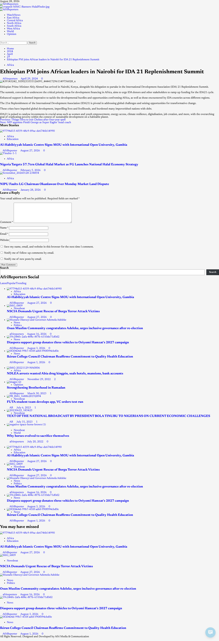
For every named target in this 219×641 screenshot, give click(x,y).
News (17, 322)
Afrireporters (10, 78)
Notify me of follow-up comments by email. (29, 253)
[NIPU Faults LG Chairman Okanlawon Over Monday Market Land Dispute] (19, 173)
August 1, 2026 (36, 362)
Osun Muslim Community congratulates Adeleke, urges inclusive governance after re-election (75, 328)
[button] (1, 39)
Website (4, 240)
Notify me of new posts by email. (23, 259)
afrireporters (17, 334)
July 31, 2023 (24, 422)
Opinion (11, 34)
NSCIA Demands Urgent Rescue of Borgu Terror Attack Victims (53, 311)
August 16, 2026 (37, 334)
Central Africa (15, 20)
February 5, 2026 (31, 170)
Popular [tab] (11, 283)
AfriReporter (10, 150)
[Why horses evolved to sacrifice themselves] (26, 424)
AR (11, 407)
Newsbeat (19, 308)
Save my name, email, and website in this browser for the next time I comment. (49, 246)
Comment (6, 222)
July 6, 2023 (24, 407)
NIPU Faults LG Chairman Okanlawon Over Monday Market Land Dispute (54, 184)
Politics (18, 325)
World (10, 31)
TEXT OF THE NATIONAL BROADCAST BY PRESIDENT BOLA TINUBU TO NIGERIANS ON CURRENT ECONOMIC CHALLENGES (108, 416)
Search (4, 268)
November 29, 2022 (39, 379)
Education (12, 139)
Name (4, 227)
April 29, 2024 (29, 78)
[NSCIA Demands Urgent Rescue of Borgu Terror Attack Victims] (15, 305)
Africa (10, 65)
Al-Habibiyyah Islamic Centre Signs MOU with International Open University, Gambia (63, 145)
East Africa (13, 17)
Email (4, 234)
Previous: (33, 119)
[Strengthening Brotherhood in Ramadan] (14, 382)
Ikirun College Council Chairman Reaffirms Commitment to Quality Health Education (70, 356)
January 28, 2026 (31, 190)
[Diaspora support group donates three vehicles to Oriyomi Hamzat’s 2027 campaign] (33, 336)
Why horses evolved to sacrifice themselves (38, 436)
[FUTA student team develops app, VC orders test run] (24, 396)
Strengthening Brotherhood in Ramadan (36, 387)
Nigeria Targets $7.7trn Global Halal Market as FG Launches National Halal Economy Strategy (69, 164)
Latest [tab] (3, 283)
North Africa (14, 23)
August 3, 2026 (36, 348)
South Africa (14, 26)
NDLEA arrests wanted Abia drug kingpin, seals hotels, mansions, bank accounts (65, 373)
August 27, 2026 (30, 150)
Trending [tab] (21, 283)
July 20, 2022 (35, 441)
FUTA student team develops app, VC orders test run (45, 402)
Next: (35, 122)
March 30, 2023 (37, 393)
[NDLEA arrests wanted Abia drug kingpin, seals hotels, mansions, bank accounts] (23, 368)
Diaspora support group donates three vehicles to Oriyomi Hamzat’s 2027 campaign (68, 342)
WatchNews (13, 15)
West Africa (13, 28)
